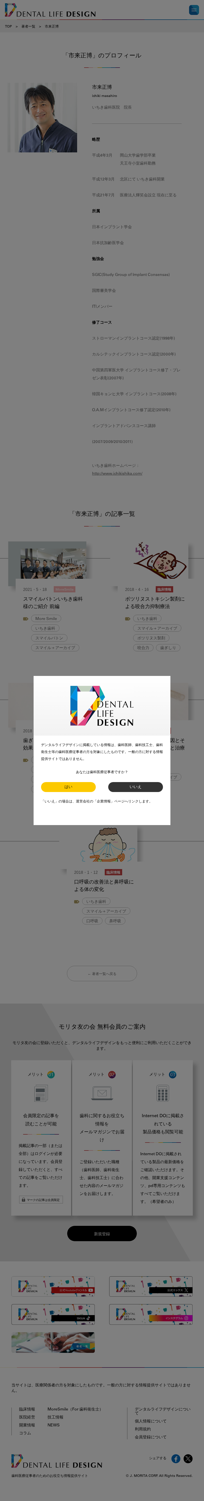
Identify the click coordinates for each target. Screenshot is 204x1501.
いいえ (136, 787)
